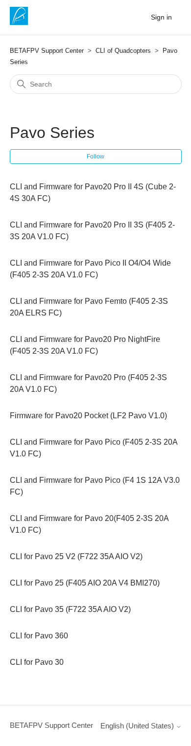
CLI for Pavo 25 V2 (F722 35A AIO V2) (76, 556)
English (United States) (138, 726)
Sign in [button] (161, 17)
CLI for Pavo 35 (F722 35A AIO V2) (70, 609)
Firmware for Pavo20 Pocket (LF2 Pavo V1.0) (88, 415)
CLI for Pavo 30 (37, 662)
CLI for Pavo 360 (39, 636)
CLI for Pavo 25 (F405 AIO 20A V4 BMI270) (85, 583)
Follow (95, 156)
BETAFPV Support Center (47, 50)
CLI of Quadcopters (123, 50)
